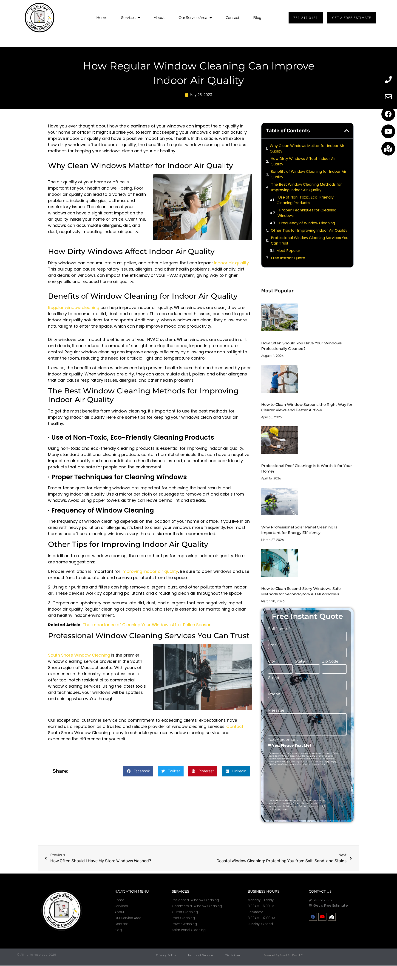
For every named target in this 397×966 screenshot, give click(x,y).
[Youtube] (388, 131)
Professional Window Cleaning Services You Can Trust (309, 240)
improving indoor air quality (150, 571)
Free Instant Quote (288, 258)
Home (101, 17)
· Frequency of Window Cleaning (306, 223)
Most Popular (288, 250)
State (300, 661)
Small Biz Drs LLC (291, 955)
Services (128, 17)
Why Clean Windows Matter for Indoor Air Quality (307, 148)
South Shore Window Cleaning (79, 655)
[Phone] (388, 80)
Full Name (278, 629)
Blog (257, 17)
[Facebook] (388, 114)
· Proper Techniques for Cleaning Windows (307, 213)
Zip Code (330, 661)
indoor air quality (231, 263)
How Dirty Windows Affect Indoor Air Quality (303, 161)
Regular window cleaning (73, 307)
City (271, 661)
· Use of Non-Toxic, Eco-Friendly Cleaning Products (305, 200)
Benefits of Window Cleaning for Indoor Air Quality (308, 174)
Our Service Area (193, 17)
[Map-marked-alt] (388, 149)
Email (273, 645)
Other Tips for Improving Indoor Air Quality (309, 230)
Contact (233, 17)
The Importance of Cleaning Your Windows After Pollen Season (147, 625)
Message (276, 710)
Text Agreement (283, 740)
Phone (274, 694)
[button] (138, 771)
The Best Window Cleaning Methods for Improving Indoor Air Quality (306, 187)
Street (274, 678)
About (159, 17)
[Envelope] (388, 97)
